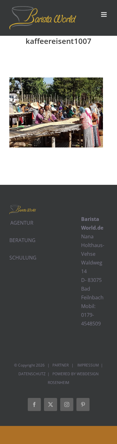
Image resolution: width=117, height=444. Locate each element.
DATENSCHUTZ (32, 373)
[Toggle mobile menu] (104, 14)
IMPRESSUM (87, 365)
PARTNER (60, 365)
